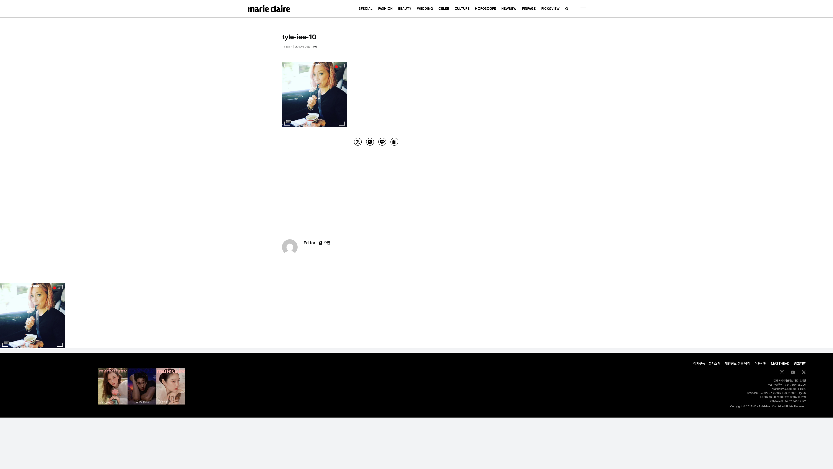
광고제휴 (800, 364)
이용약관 (761, 364)
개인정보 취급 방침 (737, 364)
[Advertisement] (376, 187)
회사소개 (714, 364)
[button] (567, 8)
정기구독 (699, 364)
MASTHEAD (780, 364)
